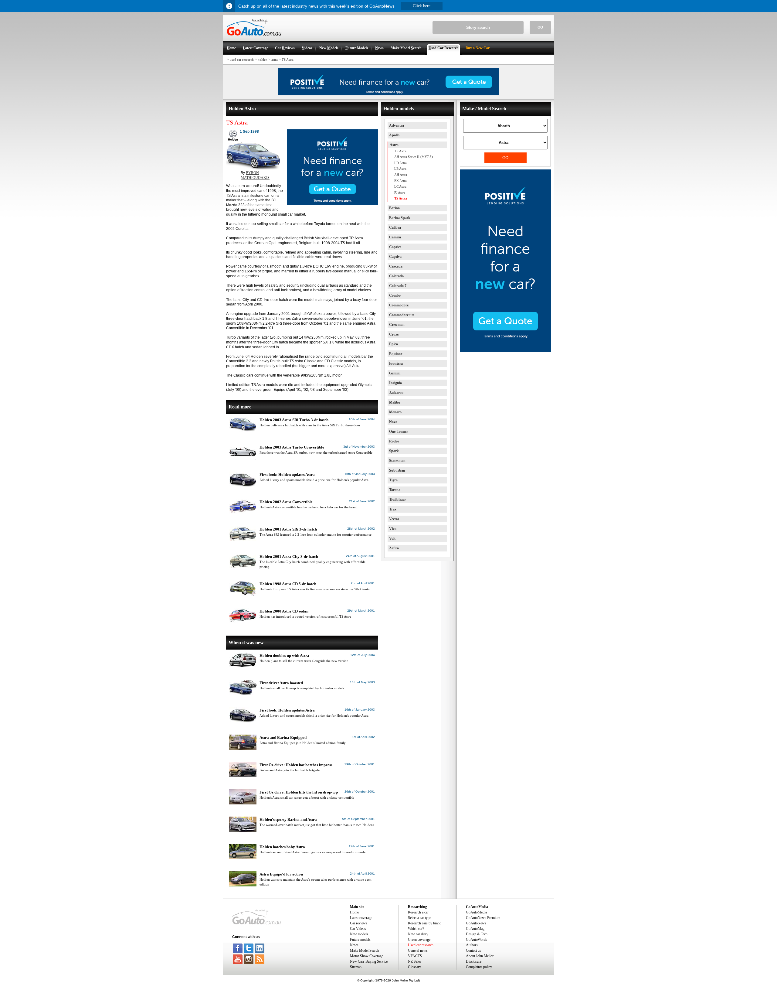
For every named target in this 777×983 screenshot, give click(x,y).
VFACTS (415, 956)
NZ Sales (414, 961)
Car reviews (358, 923)
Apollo (394, 135)
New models (359, 934)
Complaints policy (479, 967)
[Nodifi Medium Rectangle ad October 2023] (332, 204)
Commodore (399, 305)
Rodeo (394, 441)
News (354, 945)
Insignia (395, 383)
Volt (392, 538)
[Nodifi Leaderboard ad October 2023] (388, 94)
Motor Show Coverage (366, 956)
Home (354, 912)
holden (262, 59)
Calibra (395, 227)
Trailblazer (397, 499)
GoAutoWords (476, 939)
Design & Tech (476, 934)
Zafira (394, 548)
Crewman (397, 325)
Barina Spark (399, 218)
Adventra (396, 125)
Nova (393, 422)
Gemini (394, 373)
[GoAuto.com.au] (252, 38)
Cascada (395, 266)
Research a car (418, 912)
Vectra (394, 519)
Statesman (397, 461)
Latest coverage (361, 918)
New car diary (418, 934)
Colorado (396, 276)
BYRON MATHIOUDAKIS (255, 175)
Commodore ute (401, 315)
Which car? (416, 929)
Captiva (395, 256)
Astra (394, 145)
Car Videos (358, 929)
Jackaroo (396, 393)
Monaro (395, 412)
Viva (392, 529)
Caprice (395, 247)
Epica (393, 344)
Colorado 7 (397, 286)
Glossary (414, 967)
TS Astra (287, 59)
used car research (242, 59)
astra (274, 59)
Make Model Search (364, 950)
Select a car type (419, 918)
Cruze (394, 334)
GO (540, 27)
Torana (394, 490)
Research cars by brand (424, 923)
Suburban (397, 470)
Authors (472, 945)
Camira (395, 237)
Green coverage (419, 939)
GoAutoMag (475, 929)
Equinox (395, 354)
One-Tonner (398, 431)
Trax (392, 509)
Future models (360, 939)
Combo (395, 295)
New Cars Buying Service (369, 961)
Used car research (420, 945)
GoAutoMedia (476, 912)
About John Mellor (480, 956)
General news (418, 950)
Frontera (396, 363)
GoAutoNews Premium (483, 918)
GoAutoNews (476, 923)
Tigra (393, 480)
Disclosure (473, 961)
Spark (394, 451)
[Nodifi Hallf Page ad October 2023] (505, 350)
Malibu (394, 402)
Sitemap (355, 967)
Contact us (473, 950)
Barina (394, 208)
